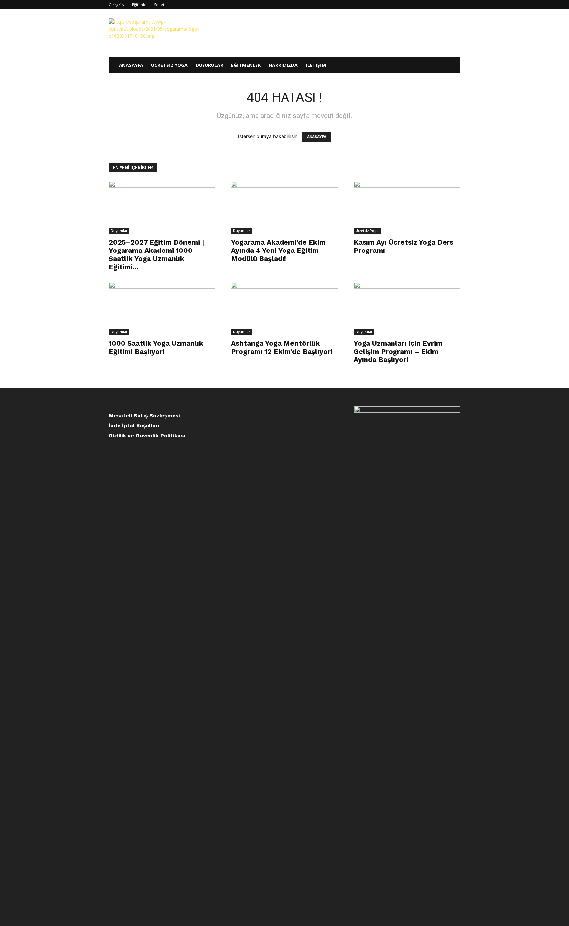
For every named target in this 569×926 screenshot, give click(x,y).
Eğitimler (140, 4)
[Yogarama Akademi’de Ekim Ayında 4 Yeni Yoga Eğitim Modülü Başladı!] (284, 207)
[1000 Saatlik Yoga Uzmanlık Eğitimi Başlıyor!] (162, 308)
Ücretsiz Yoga (169, 65)
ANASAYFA (316, 136)
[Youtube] (455, 4)
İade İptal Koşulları (134, 425)
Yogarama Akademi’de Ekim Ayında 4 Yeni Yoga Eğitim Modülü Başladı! (278, 250)
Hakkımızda (283, 65)
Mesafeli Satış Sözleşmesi (144, 415)
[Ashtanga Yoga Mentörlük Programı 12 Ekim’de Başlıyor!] (284, 308)
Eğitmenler (246, 65)
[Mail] (444, 4)
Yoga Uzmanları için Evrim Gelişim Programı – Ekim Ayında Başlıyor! (398, 351)
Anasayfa (131, 65)
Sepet (159, 4)
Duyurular (209, 65)
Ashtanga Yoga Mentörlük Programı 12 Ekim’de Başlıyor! (282, 347)
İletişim (316, 65)
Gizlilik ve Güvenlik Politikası (147, 435)
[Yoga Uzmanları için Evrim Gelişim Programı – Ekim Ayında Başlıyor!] (407, 308)
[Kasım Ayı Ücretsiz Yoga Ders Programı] (407, 207)
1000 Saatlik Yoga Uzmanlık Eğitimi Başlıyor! (156, 347)
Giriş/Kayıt (118, 4)
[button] (452, 66)
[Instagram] (434, 4)
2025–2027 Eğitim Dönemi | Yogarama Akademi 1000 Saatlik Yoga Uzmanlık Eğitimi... (156, 254)
